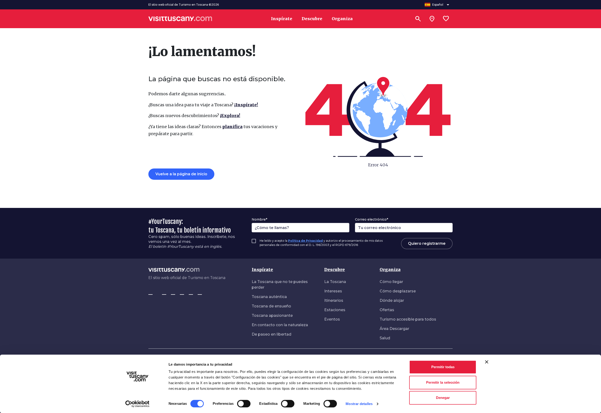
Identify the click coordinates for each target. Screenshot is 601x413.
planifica (232, 126)
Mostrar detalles (359, 404)
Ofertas (387, 310)
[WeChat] (200, 292)
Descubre (334, 269)
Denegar (443, 398)
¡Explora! (230, 115)
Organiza (390, 269)
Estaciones (334, 310)
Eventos (332, 319)
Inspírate (262, 269)
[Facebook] (150, 292)
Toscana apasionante (272, 315)
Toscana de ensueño (271, 306)
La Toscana (335, 281)
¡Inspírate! (246, 104)
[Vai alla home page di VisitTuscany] (180, 18)
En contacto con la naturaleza (280, 325)
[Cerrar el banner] (486, 361)
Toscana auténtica (269, 296)
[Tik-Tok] (173, 292)
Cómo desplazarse (398, 291)
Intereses (333, 291)
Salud (385, 338)
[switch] (243, 403)
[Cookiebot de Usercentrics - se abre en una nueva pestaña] (137, 403)
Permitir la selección (442, 382)
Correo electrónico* (371, 219)
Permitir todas (443, 367)
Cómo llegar (391, 281)
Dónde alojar (392, 300)
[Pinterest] (182, 292)
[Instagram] (164, 292)
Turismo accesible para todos (408, 319)
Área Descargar (394, 328)
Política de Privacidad (305, 240)
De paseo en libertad (271, 334)
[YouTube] (191, 292)
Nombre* (259, 219)
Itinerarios (333, 300)
